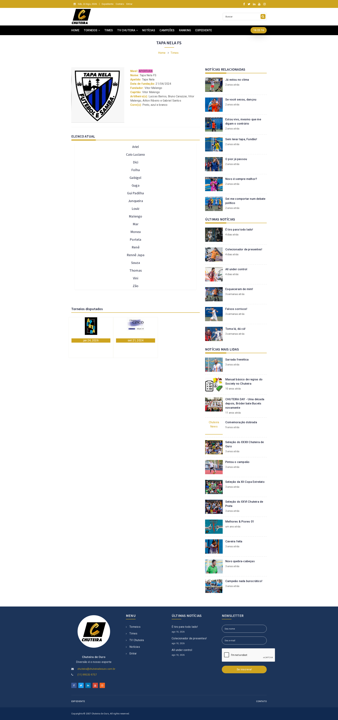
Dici (135, 162)
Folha (135, 170)
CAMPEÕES (167, 30)
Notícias (134, 646)
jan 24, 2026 (90, 340)
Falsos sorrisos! (236, 309)
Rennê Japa (136, 255)
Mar (136, 224)
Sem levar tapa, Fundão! (241, 139)
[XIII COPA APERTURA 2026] (91, 325)
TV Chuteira (136, 640)
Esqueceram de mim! (239, 289)
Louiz (136, 208)
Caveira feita (233, 541)
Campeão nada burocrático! (243, 581)
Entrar (129, 4)
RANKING (185, 30)
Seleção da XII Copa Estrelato (245, 482)
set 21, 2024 (135, 340)
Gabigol (135, 177)
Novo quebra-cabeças (240, 561)
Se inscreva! (244, 669)
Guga (135, 185)
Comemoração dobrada (241, 422)
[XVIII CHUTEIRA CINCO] (135, 323)
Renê (135, 247)
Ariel (135, 146)
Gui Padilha (135, 193)
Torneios (134, 626)
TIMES (108, 30)
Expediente (107, 4)
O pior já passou (236, 159)
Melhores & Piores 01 (239, 521)
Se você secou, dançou (240, 99)
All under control (236, 269)
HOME (75, 30)
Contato (120, 4)
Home (162, 52)
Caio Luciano (135, 154)
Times (175, 52)
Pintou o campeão (237, 462)
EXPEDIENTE (203, 30)
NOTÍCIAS (148, 30)
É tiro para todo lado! (239, 229)
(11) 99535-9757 (87, 674)
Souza (135, 262)
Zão (136, 286)
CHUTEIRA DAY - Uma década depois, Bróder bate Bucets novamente (244, 403)
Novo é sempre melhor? (241, 179)
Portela (135, 239)
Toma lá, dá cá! (235, 328)
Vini (135, 278)
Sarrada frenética (237, 359)
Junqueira (135, 201)
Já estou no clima (237, 79)
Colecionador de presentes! (243, 249)
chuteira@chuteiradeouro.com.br (96, 668)
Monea (135, 231)
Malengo (135, 216)
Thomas (135, 270)
